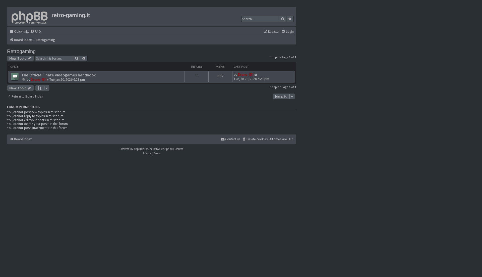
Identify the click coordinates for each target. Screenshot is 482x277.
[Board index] (29, 16)
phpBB (138, 149)
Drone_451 (38, 79)
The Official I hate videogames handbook (58, 74)
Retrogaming (21, 51)
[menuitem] (35, 31)
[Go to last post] (256, 74)
